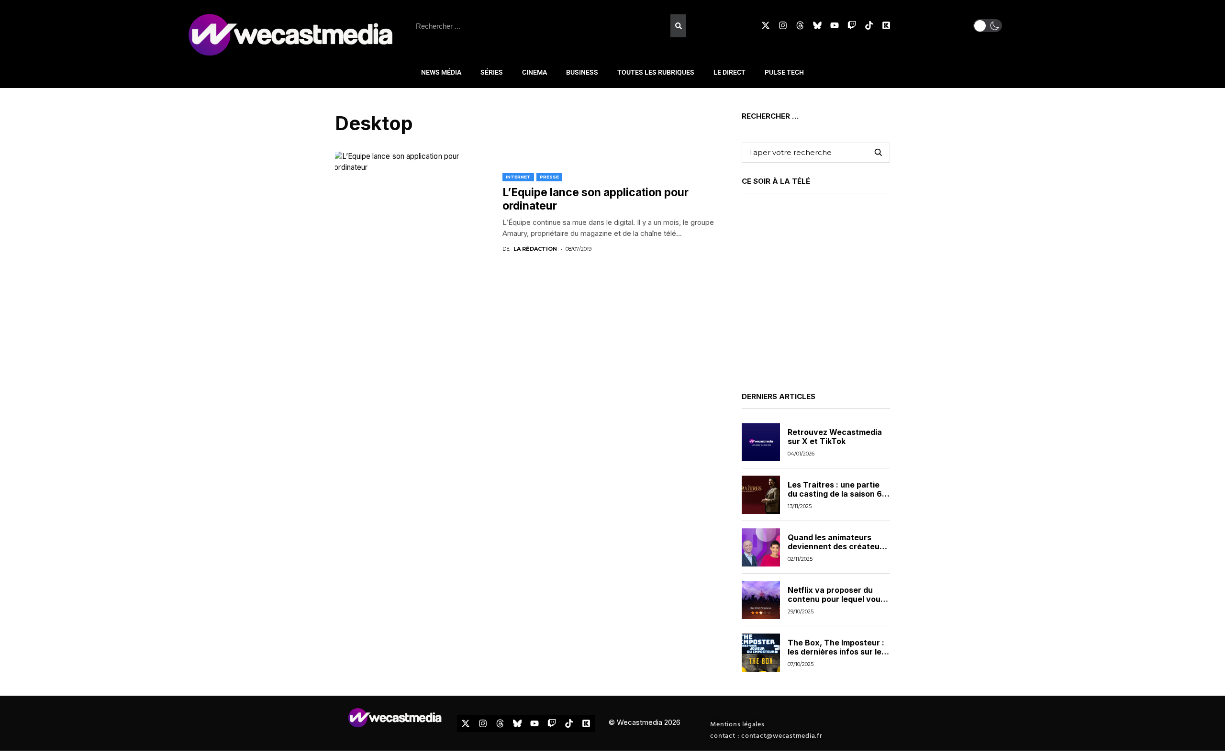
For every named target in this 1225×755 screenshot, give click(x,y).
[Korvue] (886, 25)
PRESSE (549, 176)
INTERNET (518, 176)
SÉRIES (491, 72)
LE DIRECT (729, 72)
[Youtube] (834, 25)
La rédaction (535, 249)
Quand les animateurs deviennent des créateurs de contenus (837, 546)
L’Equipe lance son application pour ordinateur (595, 199)
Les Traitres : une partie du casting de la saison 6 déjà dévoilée (835, 494)
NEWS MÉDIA (441, 72)
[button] (987, 25)
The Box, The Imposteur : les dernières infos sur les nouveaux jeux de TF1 (837, 652)
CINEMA (534, 72)
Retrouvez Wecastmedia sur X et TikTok (835, 436)
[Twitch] (851, 25)
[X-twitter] (765, 25)
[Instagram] (782, 25)
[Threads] (800, 25)
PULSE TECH (784, 72)
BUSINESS (582, 72)
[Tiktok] (869, 25)
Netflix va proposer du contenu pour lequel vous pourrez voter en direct (836, 599)
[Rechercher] (678, 25)
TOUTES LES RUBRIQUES (655, 72)
